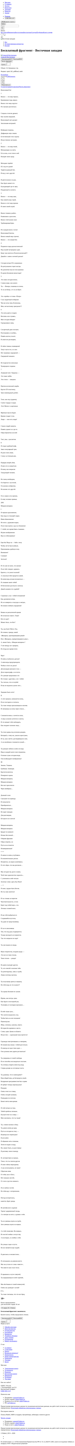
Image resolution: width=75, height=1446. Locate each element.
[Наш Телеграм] (5, 1438)
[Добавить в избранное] (3, 78)
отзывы (8, 87)
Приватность (9, 1355)
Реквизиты (8, 1358)
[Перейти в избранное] (2, 35)
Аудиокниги (9, 1370)
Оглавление (15, 87)
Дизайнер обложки (11, 1336)
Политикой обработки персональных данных (26, 1408)
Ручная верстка (10, 1330)
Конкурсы (8, 8)
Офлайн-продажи (10, 1327)
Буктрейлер (8, 1332)
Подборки (40, 32)
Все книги (4, 32)
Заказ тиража (9, 1337)
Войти (3, 24)
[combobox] (37, 26)
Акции (7, 13)
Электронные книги (11, 1368)
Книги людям (47, 32)
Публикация (9, 1339)
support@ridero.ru (18, 1397)
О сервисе (8, 4)
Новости (7, 11)
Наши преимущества (12, 1356)
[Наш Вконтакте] (6, 1436)
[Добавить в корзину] (8, 64)
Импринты (11, 32)
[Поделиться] (3, 82)
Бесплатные (27, 32)
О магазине (8, 1349)
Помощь (7, 16)
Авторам (8, 9)
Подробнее (4, 75)
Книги (7, 1351)
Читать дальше (6, 1418)
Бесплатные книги (11, 1374)
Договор (7, 1360)
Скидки (34, 32)
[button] (37, 28)
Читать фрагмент (7, 61)
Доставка (8, 1379)
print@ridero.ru (20, 1399)
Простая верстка (10, 1329)
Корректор (8, 1334)
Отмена (12, 1308)
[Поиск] (2, 28)
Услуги (7, 6)
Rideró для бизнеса (11, 1341)
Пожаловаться (6, 85)
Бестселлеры (19, 32)
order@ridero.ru (24, 1401)
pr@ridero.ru (11, 1403)
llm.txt (7, 1362)
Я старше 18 (5, 1308)
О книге (3, 87)
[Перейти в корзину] (4, 35)
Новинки (8, 1372)
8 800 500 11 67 (6, 1391)
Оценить (12, 76)
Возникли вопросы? (11, 1353)
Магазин (7, 2)
